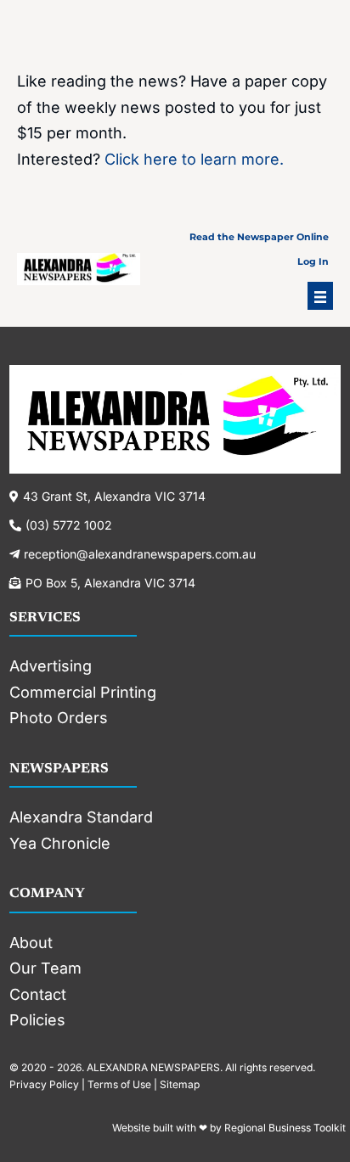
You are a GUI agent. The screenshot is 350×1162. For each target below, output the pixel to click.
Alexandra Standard (81, 817)
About (31, 942)
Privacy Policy (44, 1084)
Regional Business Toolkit (285, 1127)
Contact (37, 994)
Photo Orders (58, 718)
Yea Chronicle (59, 843)
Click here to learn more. (194, 159)
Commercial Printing (82, 692)
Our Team (45, 968)
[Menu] (320, 296)
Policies (37, 1020)
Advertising (50, 666)
